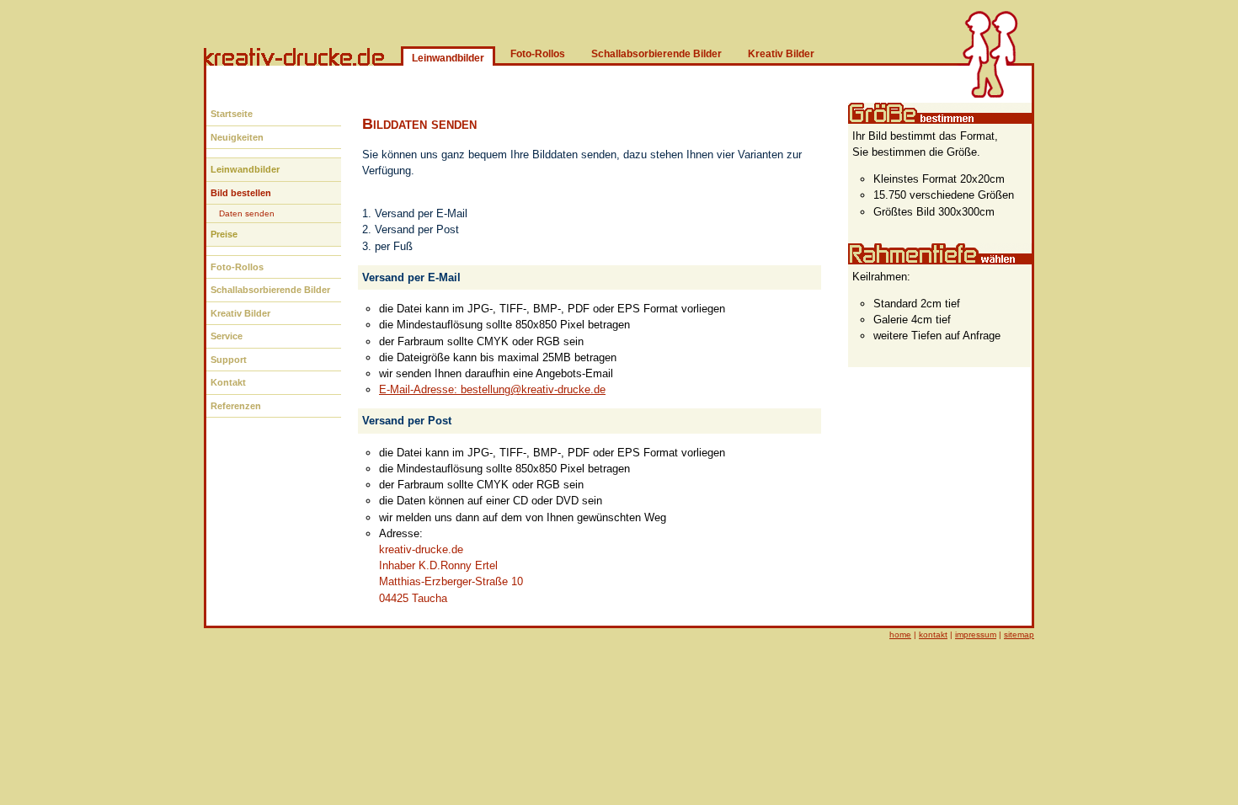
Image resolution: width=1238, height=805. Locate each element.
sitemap (1019, 634)
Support (229, 360)
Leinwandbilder (245, 169)
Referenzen (236, 406)
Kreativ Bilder (781, 54)
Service (227, 336)
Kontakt (228, 382)
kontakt (933, 634)
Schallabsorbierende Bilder (656, 54)
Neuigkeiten (237, 137)
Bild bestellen (241, 193)
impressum (975, 634)
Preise (224, 234)
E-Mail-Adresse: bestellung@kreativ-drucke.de (492, 389)
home (900, 634)
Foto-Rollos (537, 54)
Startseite (232, 114)
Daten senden (247, 213)
